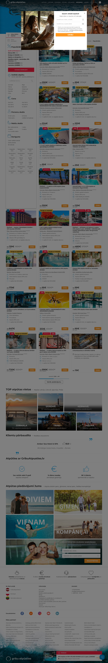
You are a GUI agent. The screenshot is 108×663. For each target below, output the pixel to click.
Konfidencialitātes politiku (76, 30)
